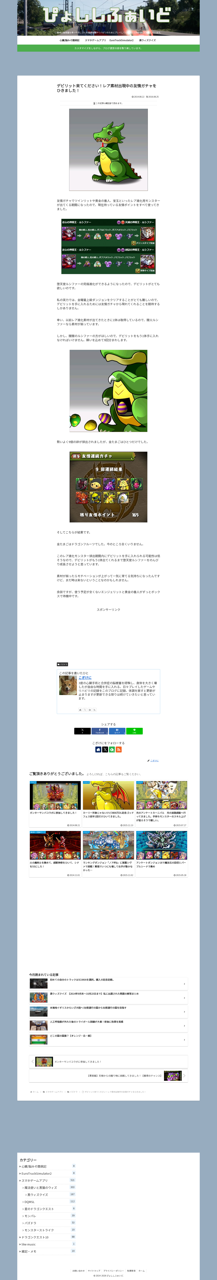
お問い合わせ (78, 1270)
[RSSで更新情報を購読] (94, 710)
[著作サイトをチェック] (80, 710)
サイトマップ (94, 1270)
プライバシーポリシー (113, 1270)
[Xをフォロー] (85, 710)
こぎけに (85, 677)
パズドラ (63, 664)
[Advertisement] (108, 61)
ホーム (141, 1270)
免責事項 (131, 1270)
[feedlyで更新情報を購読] (90, 710)
